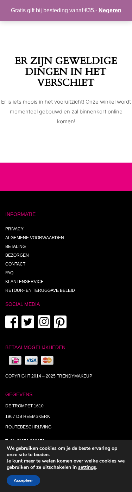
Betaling (15, 246)
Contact (15, 264)
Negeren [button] (110, 10)
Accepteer (23, 480)
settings (87, 467)
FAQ (9, 272)
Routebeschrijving (28, 427)
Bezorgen (17, 255)
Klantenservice (24, 281)
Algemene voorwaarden (34, 237)
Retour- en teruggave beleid (40, 290)
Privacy (14, 229)
